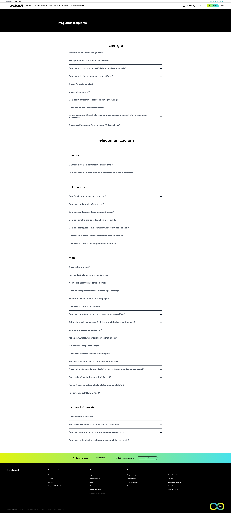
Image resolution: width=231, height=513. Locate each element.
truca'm (147, 458)
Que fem (50, 482)
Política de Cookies (45, 509)
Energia (91, 475)
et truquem (213, 5)
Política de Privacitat (33, 509)
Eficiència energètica (95, 489)
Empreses (18, 1)
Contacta (171, 478)
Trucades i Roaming (132, 486)
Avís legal (21, 509)
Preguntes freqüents (133, 475)
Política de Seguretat (59, 509)
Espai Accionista (173, 489)
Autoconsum (92, 486)
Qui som (50, 478)
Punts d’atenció (172, 475)
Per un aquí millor (53, 475)
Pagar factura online (133, 482)
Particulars (9, 1)
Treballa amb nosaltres (174, 482)
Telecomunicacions (94, 478)
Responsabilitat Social (54, 486)
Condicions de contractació (97, 493)
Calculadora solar (132, 478)
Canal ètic (171, 486)
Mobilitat (91, 482)
